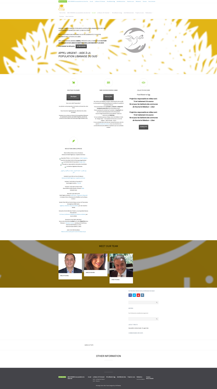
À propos (61, 16)
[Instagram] (142, 295)
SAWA (83, 188)
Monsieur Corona (70, 223)
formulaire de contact (104, 124)
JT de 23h (79, 183)
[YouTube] (138, 295)
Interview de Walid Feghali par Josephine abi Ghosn (73, 178)
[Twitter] (134, 295)
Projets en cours (139, 13)
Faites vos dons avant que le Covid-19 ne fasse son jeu (73, 231)
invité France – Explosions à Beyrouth (79, 195)
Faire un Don (62, 13)
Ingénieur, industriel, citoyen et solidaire (69, 205)
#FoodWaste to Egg (117, 13)
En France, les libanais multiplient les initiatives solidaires (72, 214)
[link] (83, 158)
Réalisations (149, 13)
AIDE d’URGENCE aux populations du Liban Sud (78, 13)
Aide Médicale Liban (129, 13)
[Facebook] (130, 295)
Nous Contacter (70, 16)
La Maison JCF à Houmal (103, 13)
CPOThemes (118, 385)
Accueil (94, 13)
